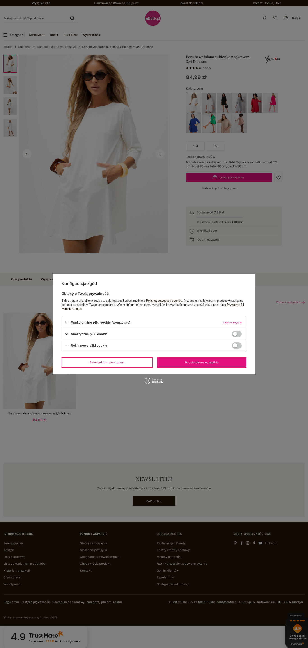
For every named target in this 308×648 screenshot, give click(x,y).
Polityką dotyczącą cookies (164, 300)
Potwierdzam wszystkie (201, 362)
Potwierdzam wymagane (107, 362)
